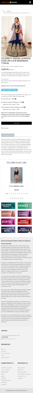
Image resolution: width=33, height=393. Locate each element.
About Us (3, 349)
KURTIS (2, 374)
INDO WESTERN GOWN (6, 380)
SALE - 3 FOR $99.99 (5, 370)
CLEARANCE (3, 384)
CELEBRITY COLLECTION (6, 368)
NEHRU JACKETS (21, 368)
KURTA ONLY (20, 370)
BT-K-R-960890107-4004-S (16, 186)
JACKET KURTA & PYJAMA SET (24, 374)
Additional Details (7, 135)
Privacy (2, 355)
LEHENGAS (8, 11)
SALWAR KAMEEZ (4, 372)
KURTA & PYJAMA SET (22, 372)
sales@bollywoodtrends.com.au (9, 339)
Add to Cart (16, 123)
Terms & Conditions (5, 353)
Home (3, 11)
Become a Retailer (5, 357)
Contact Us (3, 351)
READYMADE (4, 382)
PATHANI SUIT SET (21, 376)
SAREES (2, 376)
